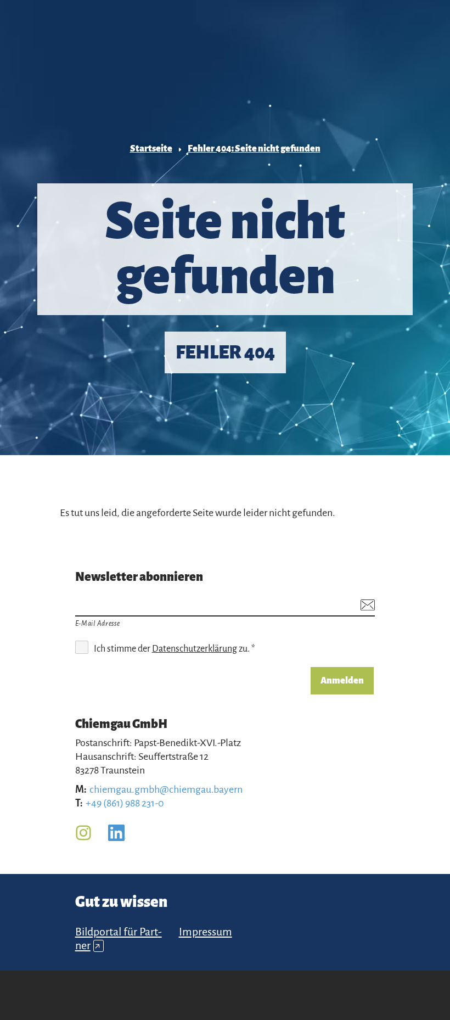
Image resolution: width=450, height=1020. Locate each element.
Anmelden (342, 681)
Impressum (205, 932)
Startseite (151, 149)
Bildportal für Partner (118, 938)
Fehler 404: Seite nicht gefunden (254, 149)
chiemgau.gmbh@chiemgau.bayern (166, 789)
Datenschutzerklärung (194, 649)
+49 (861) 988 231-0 (125, 803)
